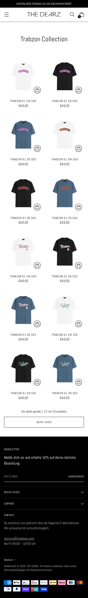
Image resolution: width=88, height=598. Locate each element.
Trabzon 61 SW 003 (23, 276)
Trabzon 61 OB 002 (23, 393)
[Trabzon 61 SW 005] (23, 76)
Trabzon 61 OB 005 (65, 101)
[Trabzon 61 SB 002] (65, 368)
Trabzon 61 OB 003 (65, 276)
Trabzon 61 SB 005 (23, 159)
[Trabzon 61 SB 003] (23, 310)
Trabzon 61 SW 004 (64, 159)
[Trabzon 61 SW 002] (65, 310)
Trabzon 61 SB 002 (65, 393)
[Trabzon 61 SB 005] (23, 135)
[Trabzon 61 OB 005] (65, 76)
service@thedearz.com (19, 538)
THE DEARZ (32, 566)
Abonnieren (76, 476)
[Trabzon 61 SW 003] (23, 251)
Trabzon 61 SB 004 (65, 218)
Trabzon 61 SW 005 (23, 101)
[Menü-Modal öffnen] (6, 14)
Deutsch (8, 559)
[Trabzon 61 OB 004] (23, 193)
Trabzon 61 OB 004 (23, 218)
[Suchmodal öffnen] (71, 14)
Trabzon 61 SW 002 (64, 335)
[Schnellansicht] (37, 90)
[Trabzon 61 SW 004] (65, 135)
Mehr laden (44, 422)
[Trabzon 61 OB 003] (65, 251)
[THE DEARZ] (44, 14)
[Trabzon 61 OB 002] (23, 368)
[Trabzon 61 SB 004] (65, 193)
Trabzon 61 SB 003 (23, 335)
